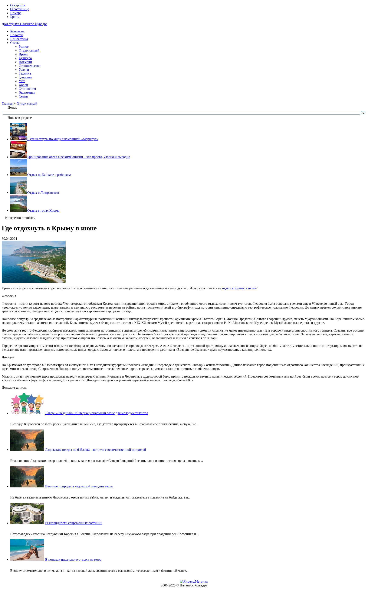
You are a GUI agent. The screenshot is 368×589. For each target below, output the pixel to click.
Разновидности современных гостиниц (73, 523)
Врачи (23, 54)
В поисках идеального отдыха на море (73, 559)
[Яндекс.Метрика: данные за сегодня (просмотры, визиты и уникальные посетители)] (194, 581)
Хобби (23, 85)
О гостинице (19, 9)
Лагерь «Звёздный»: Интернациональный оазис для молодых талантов (96, 413)
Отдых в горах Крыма (43, 210)
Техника (25, 73)
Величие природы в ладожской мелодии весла (79, 486)
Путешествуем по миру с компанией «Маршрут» (62, 139)
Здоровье (25, 77)
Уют (22, 81)
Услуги (24, 69)
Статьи (15, 43)
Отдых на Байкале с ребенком (49, 175)
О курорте (17, 5)
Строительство (29, 66)
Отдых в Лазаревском (43, 192)
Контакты (17, 31)
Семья (23, 96)
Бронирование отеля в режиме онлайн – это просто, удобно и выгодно (78, 157)
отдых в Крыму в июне (239, 288)
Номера (15, 13)
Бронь (14, 17)
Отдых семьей (29, 50)
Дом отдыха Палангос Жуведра (24, 24)
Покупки (25, 62)
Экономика (27, 92)
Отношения (27, 89)
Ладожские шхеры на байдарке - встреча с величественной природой (95, 449)
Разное (24, 46)
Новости (16, 35)
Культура (25, 58)
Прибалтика (19, 39)
